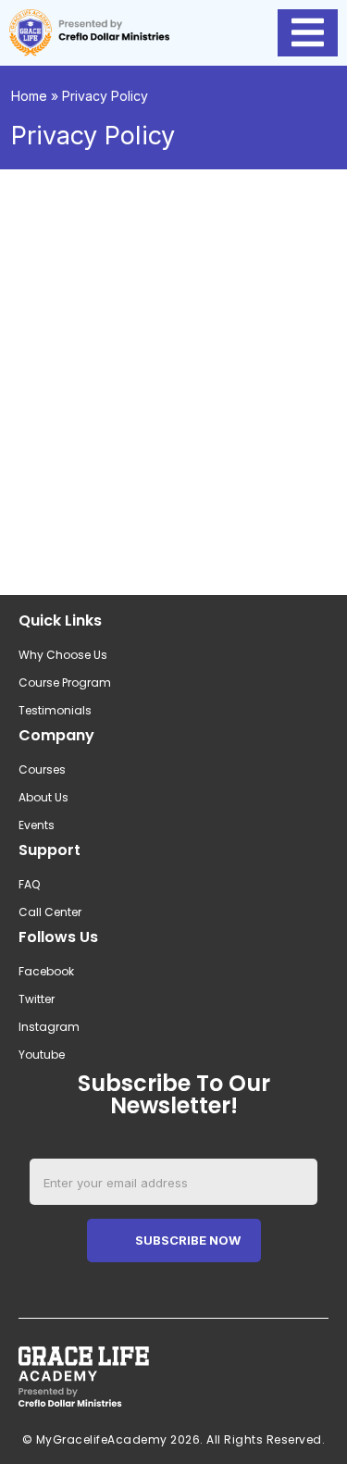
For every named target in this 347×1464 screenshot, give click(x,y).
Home (29, 96)
